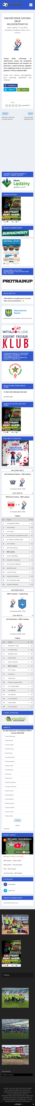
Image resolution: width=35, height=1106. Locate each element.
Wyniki (17, 825)
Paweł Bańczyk (9, 770)
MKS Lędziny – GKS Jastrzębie (13, 865)
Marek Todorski (10, 803)
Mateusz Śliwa (9, 765)
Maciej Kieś (8, 774)
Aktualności (9, 30)
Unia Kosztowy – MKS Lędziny (13, 873)
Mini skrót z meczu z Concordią (13, 856)
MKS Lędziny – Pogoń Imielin (12, 860)
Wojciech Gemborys (11, 782)
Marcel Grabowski (10, 736)
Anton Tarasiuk (10, 811)
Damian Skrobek (10, 807)
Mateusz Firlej (9, 816)
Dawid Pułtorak (10, 795)
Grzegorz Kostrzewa (11, 786)
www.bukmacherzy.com (11, 903)
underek (14, 28)
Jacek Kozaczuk (10, 791)
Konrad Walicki (9, 799)
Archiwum (7, 829)
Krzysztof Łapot (10, 749)
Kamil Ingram (9, 753)
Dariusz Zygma (10, 744)
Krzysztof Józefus (10, 757)
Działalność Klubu (19, 30)
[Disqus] (17, 147)
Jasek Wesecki (9, 740)
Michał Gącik (9, 778)
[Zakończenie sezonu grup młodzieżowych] (17, 45)
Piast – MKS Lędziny (10, 869)
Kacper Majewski (10, 761)
